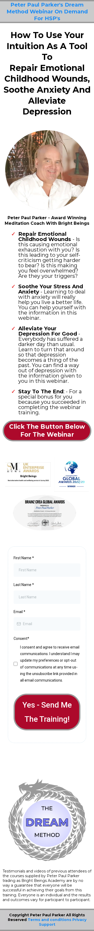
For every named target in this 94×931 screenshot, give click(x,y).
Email (19, 612)
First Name (24, 558)
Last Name (24, 585)
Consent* (21, 638)
